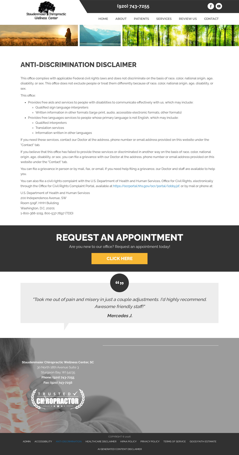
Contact (211, 19)
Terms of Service (174, 441)
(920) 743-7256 (61, 382)
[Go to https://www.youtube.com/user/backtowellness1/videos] (218, 7)
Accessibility (43, 441)
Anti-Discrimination (69, 441)
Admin (27, 441)
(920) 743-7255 (133, 6)
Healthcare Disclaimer (101, 441)
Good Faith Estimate (203, 441)
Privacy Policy (149, 441)
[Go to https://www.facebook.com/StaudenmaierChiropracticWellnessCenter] (210, 7)
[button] (119, 258)
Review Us (188, 19)
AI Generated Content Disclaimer (120, 449)
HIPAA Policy (128, 441)
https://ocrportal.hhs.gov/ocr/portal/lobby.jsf (146, 186)
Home (103, 19)
